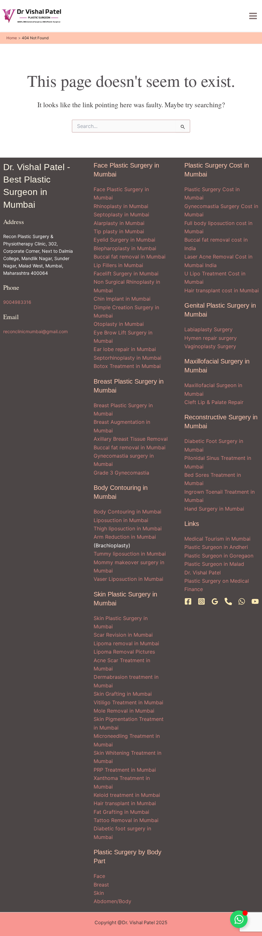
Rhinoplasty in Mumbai (121, 206)
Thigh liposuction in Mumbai (128, 528)
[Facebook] (188, 601)
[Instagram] (201, 601)
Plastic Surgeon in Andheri (216, 547)
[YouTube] (255, 601)
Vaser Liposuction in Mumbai (128, 579)
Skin (99, 893)
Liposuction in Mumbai (121, 520)
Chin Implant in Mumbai (122, 299)
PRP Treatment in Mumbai (125, 770)
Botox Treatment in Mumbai (127, 366)
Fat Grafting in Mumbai (121, 812)
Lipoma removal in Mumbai (126, 643)
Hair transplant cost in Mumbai (221, 290)
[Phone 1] (228, 601)
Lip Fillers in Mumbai (118, 265)
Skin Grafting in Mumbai (123, 694)
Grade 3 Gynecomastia (121, 472)
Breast (101, 884)
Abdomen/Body (112, 901)
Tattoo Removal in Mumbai (126, 820)
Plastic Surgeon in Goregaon (218, 555)
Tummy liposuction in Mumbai (130, 553)
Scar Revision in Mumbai (123, 635)
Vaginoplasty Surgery (210, 346)
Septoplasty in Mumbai (121, 214)
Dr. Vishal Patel (202, 572)
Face (99, 876)
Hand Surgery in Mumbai (214, 508)
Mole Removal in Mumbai (124, 711)
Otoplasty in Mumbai (119, 324)
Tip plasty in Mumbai (119, 231)
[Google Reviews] (215, 601)
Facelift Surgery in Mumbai (126, 273)
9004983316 (17, 302)
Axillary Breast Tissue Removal (131, 439)
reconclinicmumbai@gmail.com (35, 331)
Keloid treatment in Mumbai (127, 795)
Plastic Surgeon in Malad (214, 564)
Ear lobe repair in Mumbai (125, 349)
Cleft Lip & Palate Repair (213, 402)
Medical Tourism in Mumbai (217, 538)
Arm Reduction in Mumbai (125, 537)
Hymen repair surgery (210, 338)
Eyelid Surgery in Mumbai (124, 239)
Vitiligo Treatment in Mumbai (128, 702)
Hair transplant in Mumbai (125, 803)
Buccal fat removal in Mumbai (130, 256)
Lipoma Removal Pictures (124, 651)
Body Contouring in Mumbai (127, 511)
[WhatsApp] (241, 601)
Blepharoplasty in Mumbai (125, 248)
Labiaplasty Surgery (208, 329)
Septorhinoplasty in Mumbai (127, 358)
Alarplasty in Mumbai (119, 223)
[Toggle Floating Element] (239, 919)
